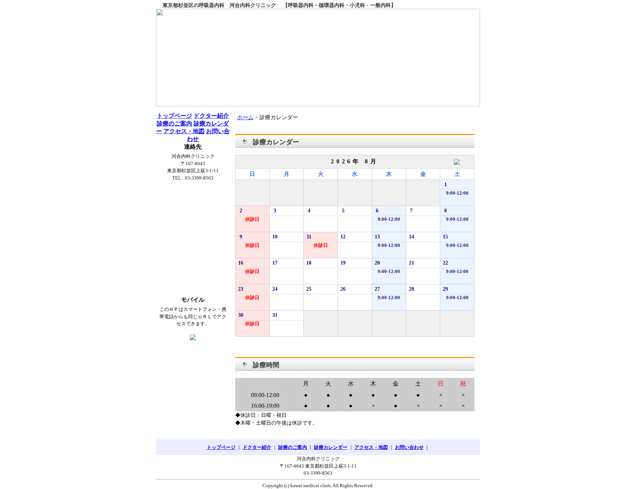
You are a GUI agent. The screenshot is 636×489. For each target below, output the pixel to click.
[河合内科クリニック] (318, 57)
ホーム (245, 117)
